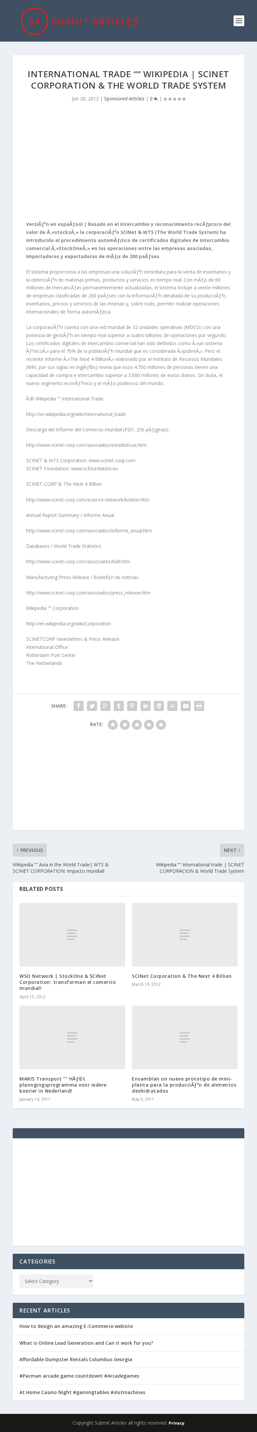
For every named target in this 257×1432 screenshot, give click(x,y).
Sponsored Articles (124, 98)
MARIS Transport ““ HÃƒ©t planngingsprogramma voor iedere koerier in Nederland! (63, 1085)
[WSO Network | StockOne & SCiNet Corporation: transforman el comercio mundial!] (72, 934)
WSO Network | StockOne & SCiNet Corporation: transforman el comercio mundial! (67, 982)
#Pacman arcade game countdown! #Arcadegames (79, 1376)
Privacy (176, 1423)
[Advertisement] (128, 163)
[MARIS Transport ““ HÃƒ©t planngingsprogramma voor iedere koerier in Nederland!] (72, 1037)
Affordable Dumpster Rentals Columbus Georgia (75, 1359)
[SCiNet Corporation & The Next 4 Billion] (185, 934)
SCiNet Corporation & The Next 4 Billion (182, 976)
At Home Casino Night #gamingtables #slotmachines (82, 1392)
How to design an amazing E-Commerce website (76, 1326)
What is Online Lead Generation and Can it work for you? (86, 1343)
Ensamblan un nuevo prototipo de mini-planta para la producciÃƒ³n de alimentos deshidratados (184, 1085)
